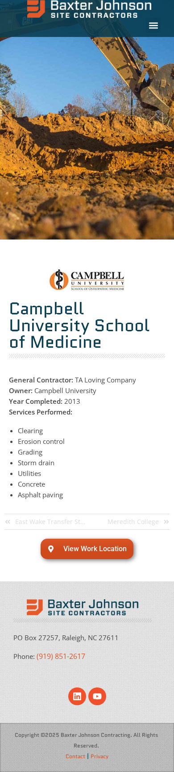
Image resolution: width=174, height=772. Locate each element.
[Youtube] (97, 696)
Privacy (99, 756)
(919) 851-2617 (61, 656)
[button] (153, 25)
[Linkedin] (77, 696)
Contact (75, 756)
